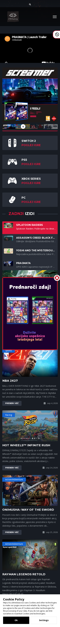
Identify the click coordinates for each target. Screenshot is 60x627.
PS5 (24, 159)
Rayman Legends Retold (23, 574)
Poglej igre (31, 145)
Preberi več (12, 403)
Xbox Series (31, 178)
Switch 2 (29, 140)
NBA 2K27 (10, 380)
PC (24, 197)
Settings (44, 620)
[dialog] (30, 610)
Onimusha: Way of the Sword (28, 509)
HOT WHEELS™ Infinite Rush (26, 445)
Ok (16, 620)
